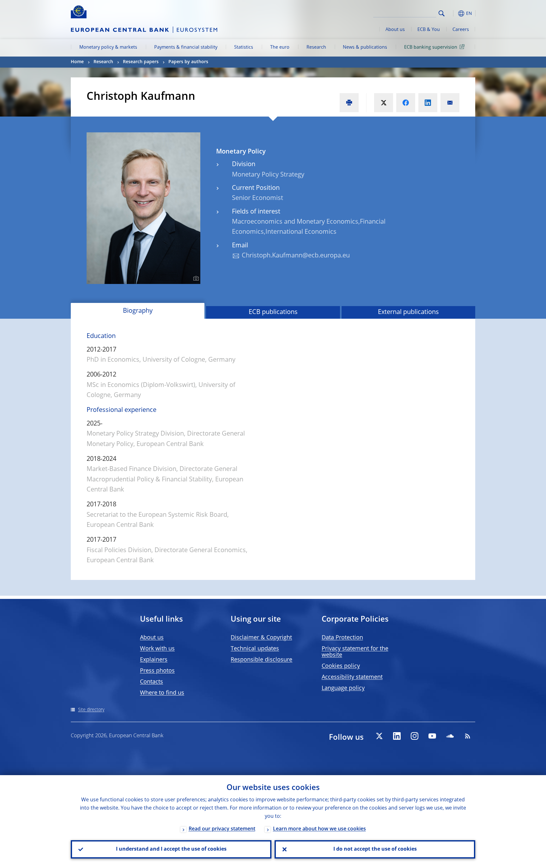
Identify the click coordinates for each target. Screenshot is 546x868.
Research (316, 47)
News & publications (365, 47)
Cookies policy (341, 666)
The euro (279, 47)
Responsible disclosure (261, 660)
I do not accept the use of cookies (375, 849)
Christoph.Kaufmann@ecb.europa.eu (296, 256)
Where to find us (162, 693)
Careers (460, 29)
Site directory (91, 710)
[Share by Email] (449, 102)
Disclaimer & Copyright (261, 638)
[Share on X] (383, 102)
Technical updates (255, 649)
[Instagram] (414, 736)
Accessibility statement (352, 677)
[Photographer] (195, 278)
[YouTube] (432, 736)
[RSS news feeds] (467, 736)
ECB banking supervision (430, 47)
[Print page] (349, 102)
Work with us (157, 649)
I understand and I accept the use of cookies (171, 849)
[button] (453, 13)
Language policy (343, 688)
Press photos (157, 671)
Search (441, 13)
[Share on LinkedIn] (427, 102)
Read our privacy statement (222, 829)
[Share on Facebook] (405, 102)
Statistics (243, 47)
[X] (379, 736)
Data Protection (342, 638)
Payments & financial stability (185, 47)
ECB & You (428, 29)
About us (395, 29)
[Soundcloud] (450, 736)
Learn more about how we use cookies (319, 829)
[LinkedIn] (396, 736)
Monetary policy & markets (108, 47)
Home (77, 62)
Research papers (141, 62)
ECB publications (273, 312)
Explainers (153, 660)
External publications (408, 312)
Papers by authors (188, 62)
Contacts (151, 682)
